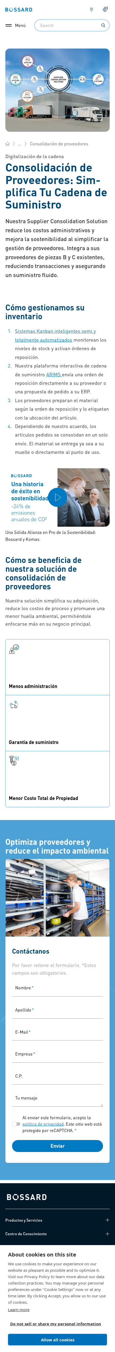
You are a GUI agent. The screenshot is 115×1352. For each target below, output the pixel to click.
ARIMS (54, 374)
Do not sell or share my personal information (55, 1323)
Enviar (58, 1146)
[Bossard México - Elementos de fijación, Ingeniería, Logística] (7, 144)
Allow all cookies (57, 1339)
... (19, 143)
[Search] (103, 25)
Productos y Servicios (23, 1220)
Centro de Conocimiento (26, 1233)
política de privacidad (43, 1124)
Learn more (18, 1309)
